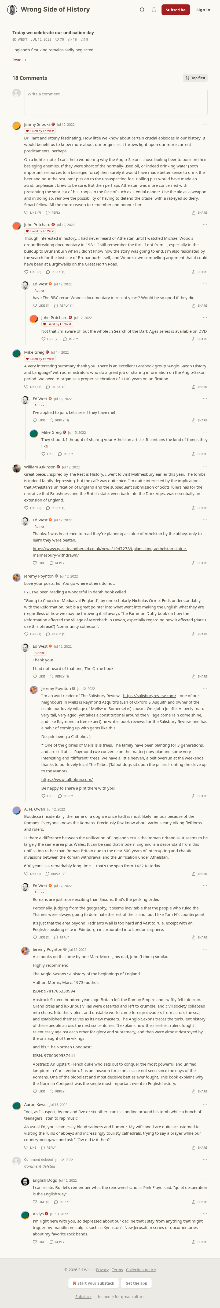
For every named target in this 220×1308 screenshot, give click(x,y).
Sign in (203, 9)
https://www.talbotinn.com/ (67, 779)
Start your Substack (96, 1283)
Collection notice (141, 1269)
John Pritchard (37, 224)
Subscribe (176, 9)
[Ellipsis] (205, 124)
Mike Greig (34, 352)
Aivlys (38, 1213)
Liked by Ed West (42, 131)
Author (40, 290)
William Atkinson (40, 467)
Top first (198, 78)
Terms (117, 1269)
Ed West (19, 39)
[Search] (142, 9)
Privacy (102, 1269)
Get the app (136, 1283)
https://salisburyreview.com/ (149, 695)
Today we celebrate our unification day (53, 32)
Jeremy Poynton (39, 576)
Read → (19, 59)
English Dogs (45, 1180)
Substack (83, 1296)
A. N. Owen (34, 809)
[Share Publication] (154, 9)
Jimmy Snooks (37, 124)
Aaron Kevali (35, 1104)
